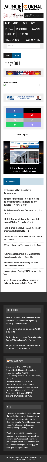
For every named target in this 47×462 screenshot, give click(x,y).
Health (24, 23)
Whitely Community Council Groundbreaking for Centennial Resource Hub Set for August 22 (21, 281)
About (15, 23)
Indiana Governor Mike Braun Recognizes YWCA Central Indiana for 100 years (20, 264)
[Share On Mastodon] (32, 124)
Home (7, 23)
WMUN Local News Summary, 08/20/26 (22, 387)
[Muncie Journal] (23, 7)
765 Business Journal (31, 39)
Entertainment (22, 28)
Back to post (22, 134)
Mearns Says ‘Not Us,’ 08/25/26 (18, 367)
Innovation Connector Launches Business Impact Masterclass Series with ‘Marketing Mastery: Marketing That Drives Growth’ (21, 201)
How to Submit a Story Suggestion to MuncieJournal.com (17, 191)
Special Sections (12, 39)
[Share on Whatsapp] (15, 124)
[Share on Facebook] (15, 110)
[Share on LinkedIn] (15, 115)
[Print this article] (32, 120)
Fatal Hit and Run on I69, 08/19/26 (20, 390)
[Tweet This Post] (32, 110)
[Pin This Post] (32, 115)
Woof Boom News (16, 360)
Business (9, 28)
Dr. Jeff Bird (23, 34)
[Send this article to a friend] (15, 120)
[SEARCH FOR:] (23, 45)
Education (36, 28)
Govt (33, 23)
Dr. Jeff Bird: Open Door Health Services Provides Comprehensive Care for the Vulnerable (21, 255)
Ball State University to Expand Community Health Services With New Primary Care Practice (21, 221)
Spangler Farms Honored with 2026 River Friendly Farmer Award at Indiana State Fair (21, 229)
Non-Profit (10, 34)
